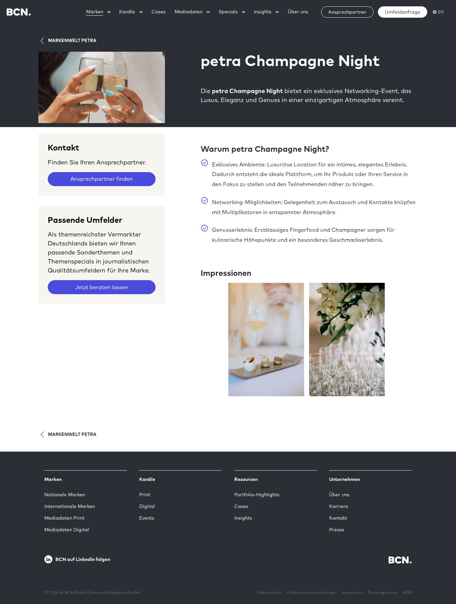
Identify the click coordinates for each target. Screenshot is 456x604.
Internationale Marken (69, 506)
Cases (241, 506)
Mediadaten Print (64, 518)
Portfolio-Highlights (256, 495)
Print (144, 495)
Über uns (339, 495)
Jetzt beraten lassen (101, 287)
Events (146, 518)
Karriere (338, 506)
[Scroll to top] (440, 578)
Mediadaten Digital (66, 530)
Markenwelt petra (72, 40)
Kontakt (338, 518)
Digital (147, 506)
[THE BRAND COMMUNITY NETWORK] (19, 11)
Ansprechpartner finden (101, 178)
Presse (336, 530)
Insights (243, 518)
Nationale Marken (64, 495)
